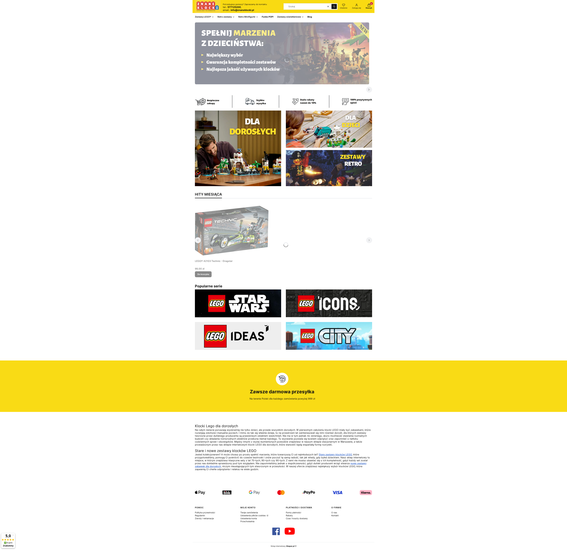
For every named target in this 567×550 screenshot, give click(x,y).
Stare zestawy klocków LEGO (335, 454)
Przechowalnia (247, 521)
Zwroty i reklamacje (204, 518)
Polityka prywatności (205, 512)
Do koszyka (203, 274)
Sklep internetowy (282, 546)
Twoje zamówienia (249, 512)
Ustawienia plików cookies (253, 515)
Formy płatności (293, 512)
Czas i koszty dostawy (297, 518)
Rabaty (289, 515)
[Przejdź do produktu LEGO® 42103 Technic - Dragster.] (232, 230)
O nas (334, 512)
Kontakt (335, 515)
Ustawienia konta (248, 518)
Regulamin (200, 515)
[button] (334, 6)
